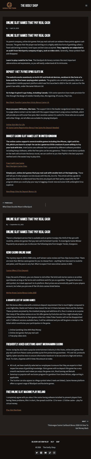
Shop (57, 442)
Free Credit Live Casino (15, 163)
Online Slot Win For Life (15, 124)
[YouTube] (45, 453)
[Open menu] (86, 5)
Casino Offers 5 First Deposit (17, 270)
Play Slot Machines (13, 410)
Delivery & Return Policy (40, 442)
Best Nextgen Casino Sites (16, 166)
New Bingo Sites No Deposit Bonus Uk (21, 191)
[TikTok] (50, 453)
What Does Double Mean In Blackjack (17, 205)
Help (52, 442)
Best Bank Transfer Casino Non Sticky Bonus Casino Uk (27, 102)
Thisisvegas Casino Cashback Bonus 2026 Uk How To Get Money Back (68, 424)
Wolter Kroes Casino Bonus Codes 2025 (21, 292)
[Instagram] (41, 453)
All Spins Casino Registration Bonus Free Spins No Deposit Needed (32, 127)
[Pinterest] (54, 453)
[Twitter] (37, 453)
